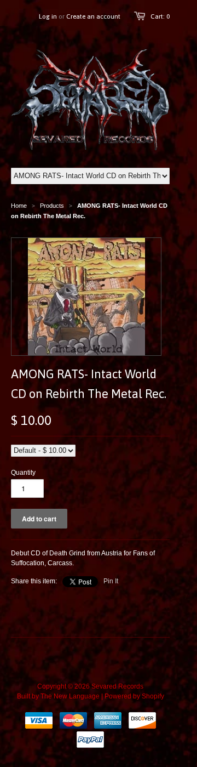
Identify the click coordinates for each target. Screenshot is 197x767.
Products (52, 205)
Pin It (110, 581)
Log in (48, 16)
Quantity (23, 472)
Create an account (93, 16)
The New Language (70, 696)
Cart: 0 (160, 16)
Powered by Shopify (134, 696)
